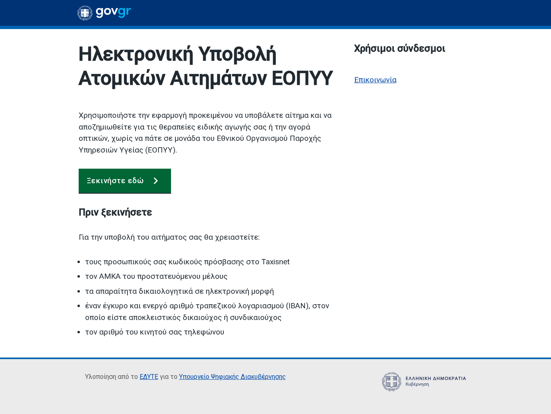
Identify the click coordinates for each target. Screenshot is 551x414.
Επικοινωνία (375, 79)
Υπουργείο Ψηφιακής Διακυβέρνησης (232, 377)
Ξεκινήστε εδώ (115, 180)
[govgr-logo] (104, 13)
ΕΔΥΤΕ (149, 377)
